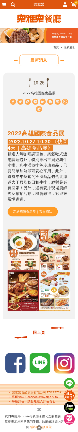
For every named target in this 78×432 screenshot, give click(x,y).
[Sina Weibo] (39, 109)
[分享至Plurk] (27, 101)
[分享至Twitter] (20, 101)
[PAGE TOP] (39, 427)
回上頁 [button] (39, 332)
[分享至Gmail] (57, 101)
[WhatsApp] (65, 101)
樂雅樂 (39, 4)
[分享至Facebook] (13, 101)
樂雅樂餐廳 (39, 18)
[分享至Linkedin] (42, 101)
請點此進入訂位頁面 (41, 401)
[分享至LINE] (35, 101)
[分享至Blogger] (50, 101)
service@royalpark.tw (43, 397)
